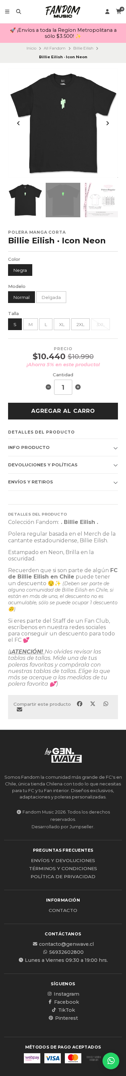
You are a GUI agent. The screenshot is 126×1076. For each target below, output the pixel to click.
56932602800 (66, 952)
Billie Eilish (83, 48)
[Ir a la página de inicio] (62, 11)
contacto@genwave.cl (66, 944)
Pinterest (66, 1018)
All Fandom (55, 48)
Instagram (66, 994)
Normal (21, 297)
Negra (20, 270)
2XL (80, 324)
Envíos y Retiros (30, 481)
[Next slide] (107, 123)
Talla (13, 313)
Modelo (17, 286)
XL (62, 324)
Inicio (31, 48)
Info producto (29, 447)
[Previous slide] (18, 123)
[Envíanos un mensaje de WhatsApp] (110, 1061)
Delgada (51, 297)
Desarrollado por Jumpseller (62, 826)
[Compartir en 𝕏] (93, 703)
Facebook (66, 1002)
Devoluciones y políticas (43, 464)
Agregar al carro (63, 411)
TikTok (66, 1010)
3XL (100, 324)
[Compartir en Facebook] (80, 703)
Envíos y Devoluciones (63, 860)
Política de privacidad (63, 876)
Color (14, 259)
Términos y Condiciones (63, 868)
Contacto (63, 910)
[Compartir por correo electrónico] (19, 709)
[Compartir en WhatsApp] (106, 703)
